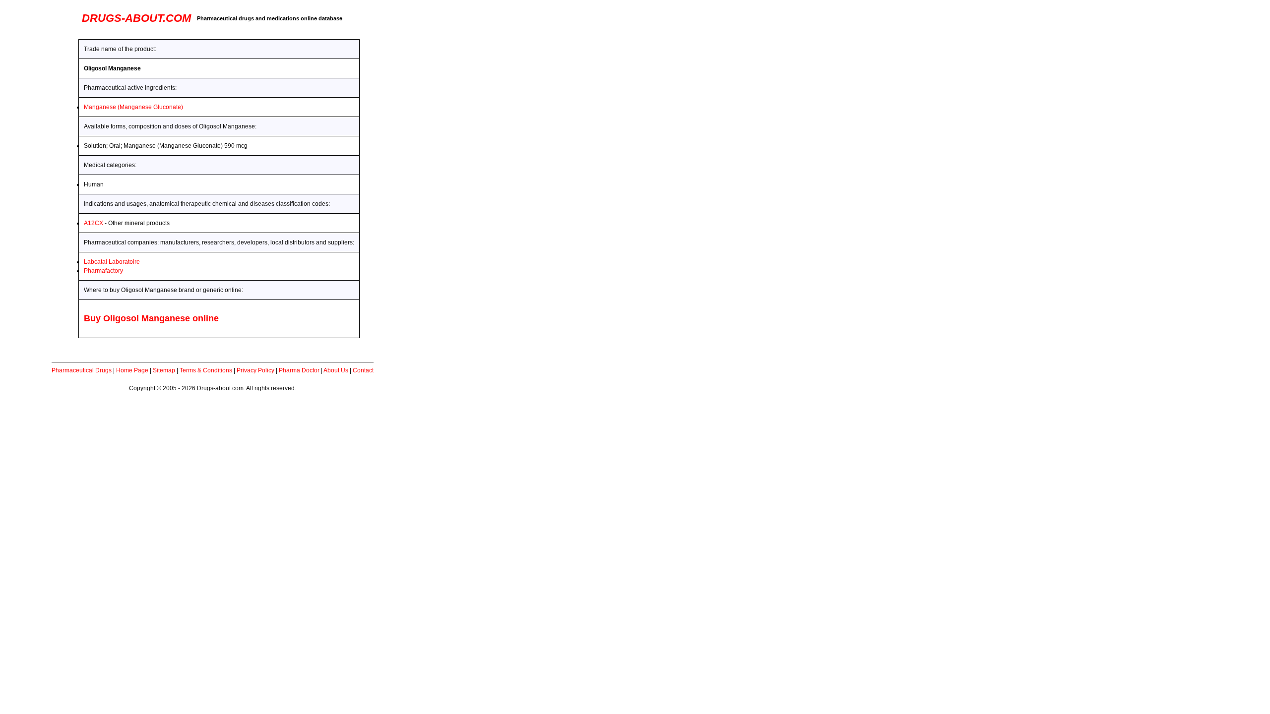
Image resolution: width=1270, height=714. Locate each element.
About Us (335, 370)
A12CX (93, 223)
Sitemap (164, 370)
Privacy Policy (255, 370)
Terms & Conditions (206, 370)
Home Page (132, 370)
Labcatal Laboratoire (112, 261)
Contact (363, 370)
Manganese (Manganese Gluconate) (133, 107)
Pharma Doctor (299, 370)
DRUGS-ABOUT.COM (136, 18)
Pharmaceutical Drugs (82, 370)
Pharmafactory (103, 270)
